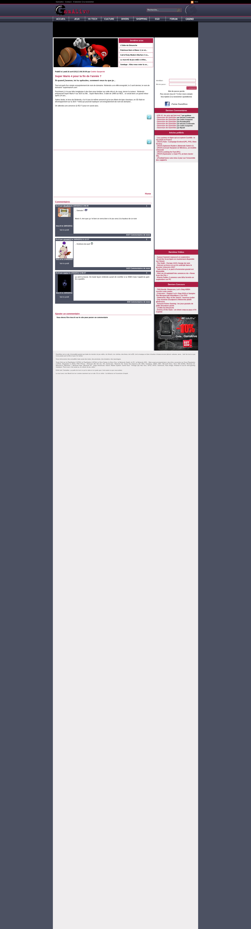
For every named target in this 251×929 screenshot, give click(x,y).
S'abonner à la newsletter (83, 2)
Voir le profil (64, 230)
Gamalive (60, 2)
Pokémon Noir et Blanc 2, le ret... (133, 50)
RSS (196, 2)
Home (148, 193)
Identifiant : (160, 80)
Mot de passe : (161, 84)
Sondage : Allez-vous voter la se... (134, 65)
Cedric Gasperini (98, 72)
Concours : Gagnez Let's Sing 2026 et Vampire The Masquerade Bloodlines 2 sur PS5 (175, 294)
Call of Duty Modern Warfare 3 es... (134, 55)
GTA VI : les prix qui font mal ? (169, 115)
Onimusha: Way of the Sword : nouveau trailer (176, 298)
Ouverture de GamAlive (166, 118)
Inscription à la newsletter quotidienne (176, 97)
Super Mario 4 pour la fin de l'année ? (78, 76)
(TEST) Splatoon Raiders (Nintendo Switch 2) (175, 146)
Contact (68, 2)
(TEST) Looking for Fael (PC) (168, 152)
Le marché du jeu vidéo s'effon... (133, 60)
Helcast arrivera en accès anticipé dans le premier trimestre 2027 (174, 266)
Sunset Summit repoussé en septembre (173, 257)
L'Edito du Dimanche (128, 45)
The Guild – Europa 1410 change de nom (173, 263)
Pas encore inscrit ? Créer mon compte (176, 94)
